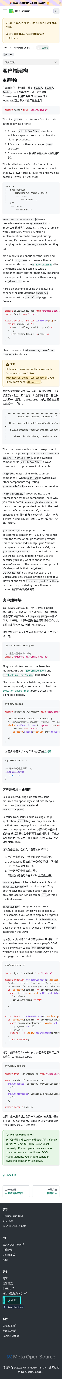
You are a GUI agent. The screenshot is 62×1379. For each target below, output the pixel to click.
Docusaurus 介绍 (13, 1216)
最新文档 (39, 34)
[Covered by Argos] (13, 1307)
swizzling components (19, 1161)
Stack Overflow (12, 1244)
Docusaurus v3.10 (25, 3)
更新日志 (8, 1283)
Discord (7, 1255)
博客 (5, 1278)
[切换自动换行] (49, 310)
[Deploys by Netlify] (12, 1303)
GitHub (7, 1288)
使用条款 (8, 1331)
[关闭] (59, 3)
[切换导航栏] (5, 11)
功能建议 (8, 1249)
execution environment (17, 690)
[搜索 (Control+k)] (56, 11)
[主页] (6, 47)
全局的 (48, 751)
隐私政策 (8, 1325)
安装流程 (8, 1221)
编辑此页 (12, 1175)
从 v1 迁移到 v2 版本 (14, 1226)
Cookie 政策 (10, 1336)
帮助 (5, 1260)
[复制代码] (55, 109)
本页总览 (10, 62)
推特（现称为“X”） (13, 1293)
